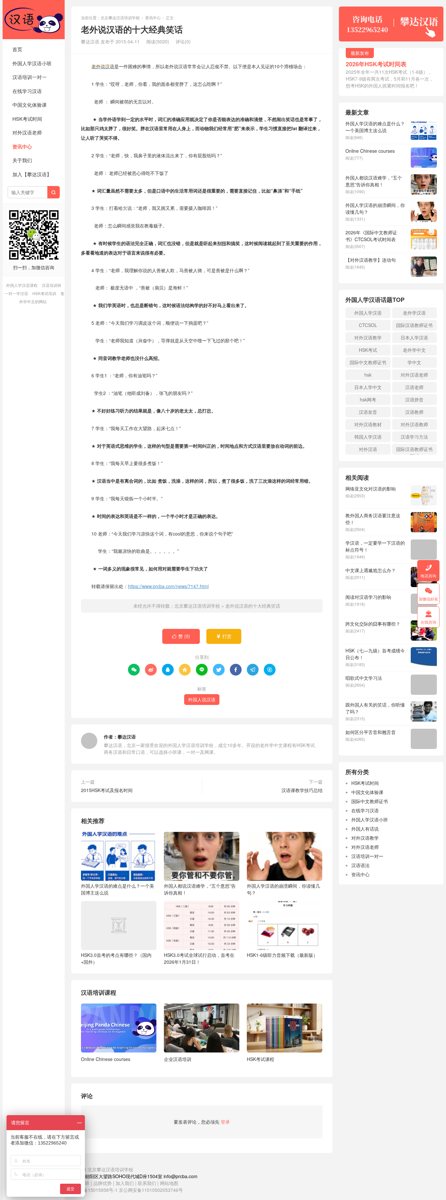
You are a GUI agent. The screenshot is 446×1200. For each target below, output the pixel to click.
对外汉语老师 (27, 132)
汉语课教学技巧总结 (302, 790)
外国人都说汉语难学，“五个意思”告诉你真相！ (200, 889)
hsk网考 (368, 399)
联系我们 (147, 1183)
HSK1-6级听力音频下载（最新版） (282, 955)
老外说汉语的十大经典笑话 (252, 605)
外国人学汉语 (368, 312)
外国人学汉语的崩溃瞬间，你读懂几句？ (283, 889)
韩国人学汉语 (368, 436)
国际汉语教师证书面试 (414, 450)
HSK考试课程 (260, 1059)
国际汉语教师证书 (414, 325)
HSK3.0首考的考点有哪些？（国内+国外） (116, 958)
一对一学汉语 (16, 293)
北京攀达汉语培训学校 (34, 19)
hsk (368, 374)
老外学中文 (414, 350)
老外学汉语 (414, 312)
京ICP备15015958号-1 (94, 1190)
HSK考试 (368, 350)
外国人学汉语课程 (22, 285)
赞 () (181, 636)
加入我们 (125, 1183)
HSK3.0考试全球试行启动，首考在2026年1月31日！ (199, 958)
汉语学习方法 (414, 436)
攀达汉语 (127, 736)
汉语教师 (414, 412)
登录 (225, 1121)
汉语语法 (360, 865)
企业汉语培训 (177, 1059)
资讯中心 (22, 146)
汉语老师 (414, 387)
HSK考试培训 (44, 293)
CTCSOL (368, 325)
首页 (17, 49)
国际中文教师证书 (368, 362)
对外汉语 (368, 449)
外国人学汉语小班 (32, 63)
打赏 (223, 636)
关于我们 (22, 160)
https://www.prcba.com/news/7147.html (168, 586)
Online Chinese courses (105, 1059)
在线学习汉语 (27, 90)
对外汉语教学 (368, 337)
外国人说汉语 (201, 699)
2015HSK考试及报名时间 (107, 790)
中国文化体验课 (29, 104)
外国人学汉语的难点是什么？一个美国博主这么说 (117, 889)
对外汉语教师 (414, 424)
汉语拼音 (414, 399)
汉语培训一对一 (29, 76)
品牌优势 (102, 1183)
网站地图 (169, 1183)
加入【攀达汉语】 (32, 174)
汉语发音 (368, 412)
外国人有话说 (365, 828)
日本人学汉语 (414, 337)
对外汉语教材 (368, 424)
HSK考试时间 (27, 118)
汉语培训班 (51, 285)
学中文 (414, 362)
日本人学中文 (368, 387)
